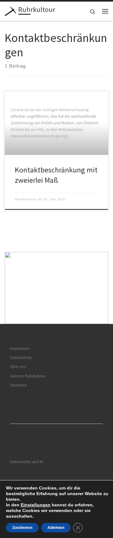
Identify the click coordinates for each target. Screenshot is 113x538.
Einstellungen (36, 504)
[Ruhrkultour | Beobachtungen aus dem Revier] (10, 10)
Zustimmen (22, 527)
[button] (56, 288)
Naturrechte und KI (26, 461)
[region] (56, 288)
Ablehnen (55, 527)
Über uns (18, 366)
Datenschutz (21, 357)
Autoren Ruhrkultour (28, 376)
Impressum (20, 348)
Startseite (18, 385)
